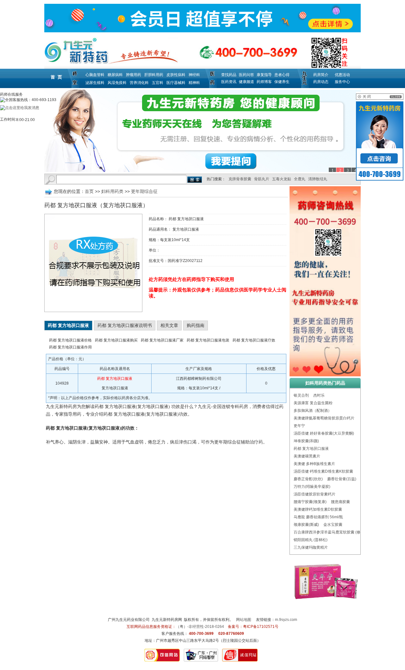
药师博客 (264, 82)
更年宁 (299, 426)
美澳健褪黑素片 (307, 456)
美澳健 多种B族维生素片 (314, 464)
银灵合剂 (301, 395)
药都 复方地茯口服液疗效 (254, 340)
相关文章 (169, 325)
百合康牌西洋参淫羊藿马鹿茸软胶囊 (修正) (329, 532)
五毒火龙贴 (281, 179)
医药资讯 (228, 82)
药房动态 (320, 82)
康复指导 (264, 75)
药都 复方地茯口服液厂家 (162, 340)
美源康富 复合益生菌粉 (313, 403)
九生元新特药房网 (167, 619)
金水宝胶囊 (332, 524)
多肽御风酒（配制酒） (313, 410)
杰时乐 (319, 395)
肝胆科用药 (153, 75)
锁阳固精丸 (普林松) (310, 540)
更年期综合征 (144, 191)
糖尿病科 (115, 75)
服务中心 (342, 82)
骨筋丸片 (261, 179)
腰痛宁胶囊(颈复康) (310, 502)
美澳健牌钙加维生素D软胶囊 (318, 509)
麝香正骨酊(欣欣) (308, 479)
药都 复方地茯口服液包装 (208, 340)
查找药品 (228, 75)
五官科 (157, 82)
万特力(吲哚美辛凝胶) (312, 486)
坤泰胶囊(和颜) (306, 441)
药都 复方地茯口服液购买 (116, 340)
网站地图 (243, 619)
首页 (89, 191)
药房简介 (320, 75)
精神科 (194, 82)
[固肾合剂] (202, 131)
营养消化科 (139, 82)
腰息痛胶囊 (340, 502)
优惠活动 (342, 75)
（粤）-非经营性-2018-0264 (200, 626)
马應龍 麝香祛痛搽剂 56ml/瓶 (318, 517)
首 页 (56, 77)
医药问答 (246, 75)
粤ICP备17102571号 (260, 626)
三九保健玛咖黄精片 (311, 547)
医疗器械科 (175, 82)
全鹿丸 (299, 179)
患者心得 (282, 75)
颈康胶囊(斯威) (306, 524)
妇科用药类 (112, 191)
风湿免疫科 (117, 82)
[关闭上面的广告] (379, 98)
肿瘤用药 (133, 75)
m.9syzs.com (286, 619)
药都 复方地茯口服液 (311, 448)
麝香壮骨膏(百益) (341, 479)
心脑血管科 (94, 75)
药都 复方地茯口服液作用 (70, 347)
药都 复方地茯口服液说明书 (124, 325)
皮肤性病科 (175, 75)
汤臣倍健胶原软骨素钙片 (314, 494)
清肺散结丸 (317, 179)
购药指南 (195, 325)
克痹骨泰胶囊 (239, 179)
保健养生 (282, 82)
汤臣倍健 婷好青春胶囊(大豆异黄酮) (324, 433)
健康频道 (246, 82)
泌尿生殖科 (94, 82)
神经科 (194, 75)
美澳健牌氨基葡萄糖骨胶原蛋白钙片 (324, 418)
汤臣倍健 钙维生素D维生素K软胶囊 (323, 471)
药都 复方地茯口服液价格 (70, 340)
